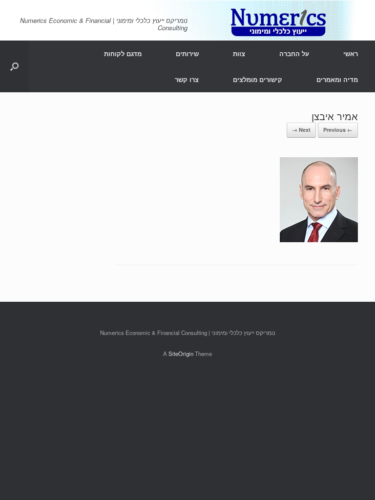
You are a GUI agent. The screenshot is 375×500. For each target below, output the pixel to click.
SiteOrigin (180, 353)
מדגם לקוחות (123, 53)
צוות (239, 53)
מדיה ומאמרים (337, 79)
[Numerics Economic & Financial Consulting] (187, 20)
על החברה (294, 53)
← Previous (338, 129)
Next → (301, 129)
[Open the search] (14, 66)
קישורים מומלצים (257, 79)
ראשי (350, 53)
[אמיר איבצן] (319, 239)
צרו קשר (187, 79)
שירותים (187, 53)
